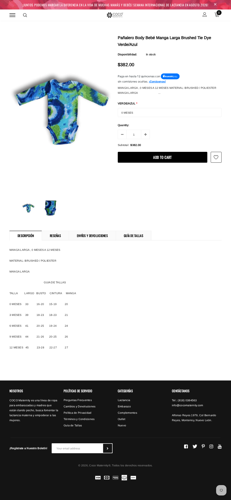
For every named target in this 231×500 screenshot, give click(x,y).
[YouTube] (220, 446)
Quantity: (123, 125)
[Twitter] (194, 446)
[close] (215, 4)
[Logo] (114, 14)
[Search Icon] (25, 15)
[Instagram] (211, 446)
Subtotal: (123, 145)
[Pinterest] (203, 446)
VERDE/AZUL (128, 103)
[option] (61, 114)
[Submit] (107, 448)
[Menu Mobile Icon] (12, 15)
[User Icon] (205, 15)
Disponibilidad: (127, 54)
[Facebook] (186, 446)
